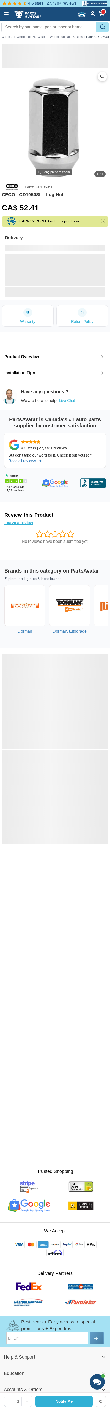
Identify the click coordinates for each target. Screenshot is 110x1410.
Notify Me (64, 1401)
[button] (82, 14)
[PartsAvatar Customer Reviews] (92, 3)
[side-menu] (6, 14)
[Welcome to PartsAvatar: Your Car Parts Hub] (27, 17)
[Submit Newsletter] (97, 1338)
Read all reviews (22, 461)
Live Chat (67, 400)
